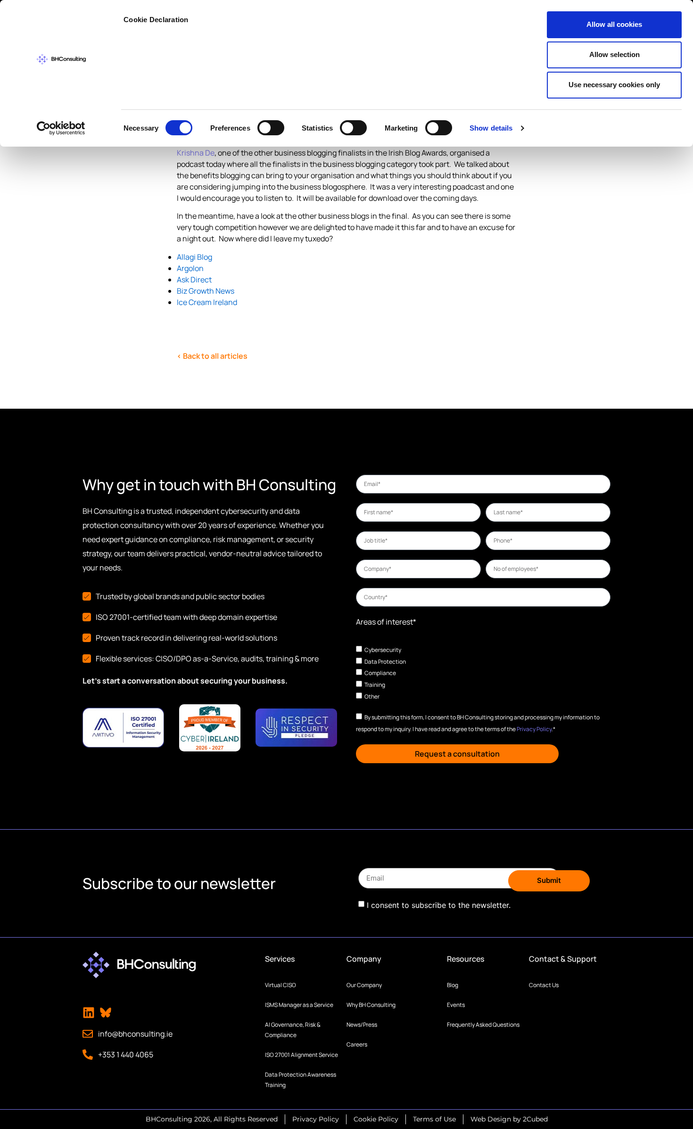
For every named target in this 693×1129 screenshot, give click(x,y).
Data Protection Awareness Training (300, 1080)
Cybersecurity (382, 650)
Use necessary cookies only (614, 85)
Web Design (490, 1119)
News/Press (361, 1025)
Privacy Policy (534, 729)
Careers (356, 1044)
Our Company (364, 985)
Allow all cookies (614, 24)
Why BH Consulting (371, 1005)
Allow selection (614, 54)
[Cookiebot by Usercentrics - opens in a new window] (61, 128)
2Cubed (535, 1119)
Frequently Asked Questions (483, 1025)
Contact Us (544, 985)
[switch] (270, 127)
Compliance (380, 673)
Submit (549, 880)
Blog (452, 985)
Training (374, 685)
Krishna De (195, 153)
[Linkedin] (88, 1012)
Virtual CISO (280, 985)
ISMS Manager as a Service (299, 1005)
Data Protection (385, 661)
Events (456, 1005)
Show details (491, 128)
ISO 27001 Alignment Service (301, 1055)
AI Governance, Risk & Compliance (293, 1030)
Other (372, 696)
